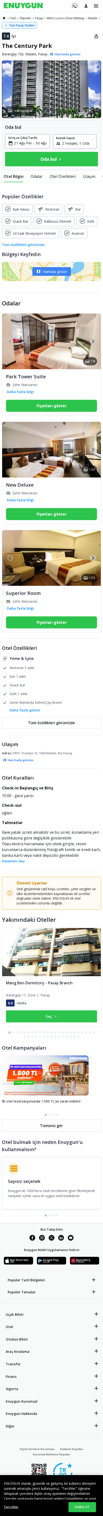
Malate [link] (92, 18)
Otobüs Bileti (17, 1339)
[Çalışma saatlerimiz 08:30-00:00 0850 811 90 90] (74, 4)
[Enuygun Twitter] (51, 1238)
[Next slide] (93, 341)
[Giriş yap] (86, 6)
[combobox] (30, 143)
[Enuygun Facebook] (32, 1238)
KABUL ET (82, 1507)
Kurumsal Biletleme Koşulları (51, 1454)
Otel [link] (13, 18)
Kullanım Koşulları (71, 1449)
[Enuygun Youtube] (71, 1238)
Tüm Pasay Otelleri (22, 25)
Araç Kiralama (17, 1351)
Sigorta (12, 1389)
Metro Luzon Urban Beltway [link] (65, 18)
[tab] (13, 176)
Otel (9, 1326)
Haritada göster (55, 271)
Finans (11, 1376)
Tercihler (11, 1507)
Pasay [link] (39, 18)
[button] (51, 89)
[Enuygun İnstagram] (42, 1238)
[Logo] (23, 6)
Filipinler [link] (25, 18)
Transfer (13, 1364)
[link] (4, 18)
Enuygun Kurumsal (21, 1401)
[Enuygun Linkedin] (61, 1238)
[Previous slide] (10, 341)
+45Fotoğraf (23, 111)
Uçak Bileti (14, 1314)
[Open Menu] (96, 6)
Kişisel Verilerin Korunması (37, 1449)
